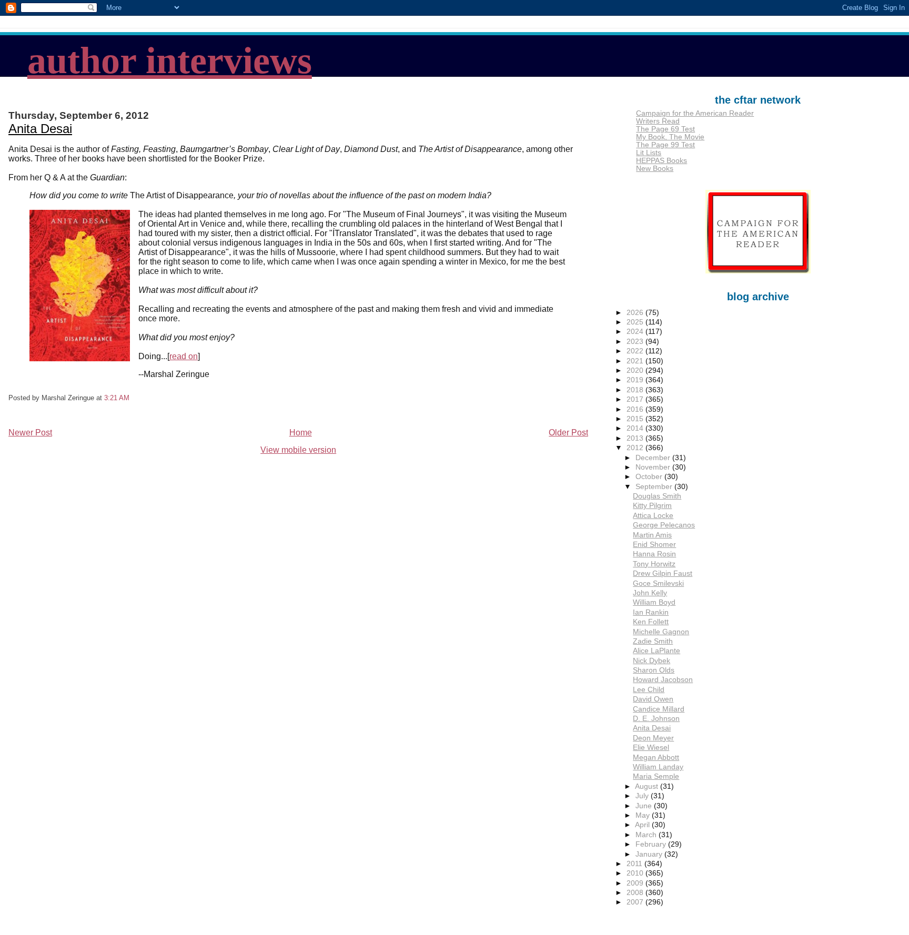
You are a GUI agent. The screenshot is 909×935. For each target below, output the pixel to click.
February (651, 844)
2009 (636, 883)
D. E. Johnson (656, 719)
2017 (636, 399)
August (647, 786)
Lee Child (648, 690)
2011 (635, 864)
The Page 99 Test (665, 145)
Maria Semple (656, 776)
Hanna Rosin (654, 554)
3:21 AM (116, 398)
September (654, 487)
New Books (654, 168)
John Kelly (650, 593)
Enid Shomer (654, 544)
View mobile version (298, 449)
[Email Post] (133, 398)
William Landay (658, 767)
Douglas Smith (657, 496)
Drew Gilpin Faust (662, 573)
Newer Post (30, 432)
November (653, 467)
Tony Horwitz (654, 564)
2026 (636, 313)
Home (300, 432)
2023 (636, 341)
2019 (636, 380)
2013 (636, 438)
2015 (636, 419)
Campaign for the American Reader (695, 113)
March (647, 835)
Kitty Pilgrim (652, 506)
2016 (636, 409)
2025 (636, 322)
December (653, 458)
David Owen (653, 699)
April (643, 825)
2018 (636, 390)
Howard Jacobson (663, 680)
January (649, 854)
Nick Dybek (651, 661)
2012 (636, 448)
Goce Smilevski (658, 583)
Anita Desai (40, 128)
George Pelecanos (664, 525)
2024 (636, 332)
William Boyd (654, 602)
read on (183, 356)
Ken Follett (651, 622)
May (643, 815)
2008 (636, 893)
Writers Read (658, 121)
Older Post (568, 432)
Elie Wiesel (651, 747)
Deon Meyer (653, 738)
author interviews (169, 60)
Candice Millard (658, 709)
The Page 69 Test (665, 129)
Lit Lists (648, 153)
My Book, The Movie (670, 137)
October (649, 477)
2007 (636, 902)
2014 (636, 428)
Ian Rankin (651, 612)
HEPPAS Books (661, 161)
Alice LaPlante (656, 651)
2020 (636, 370)
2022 (636, 351)
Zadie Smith (653, 641)
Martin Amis (652, 535)
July (643, 796)
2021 (636, 361)
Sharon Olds (653, 670)
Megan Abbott (656, 757)
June (644, 806)
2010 (636, 873)
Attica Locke (653, 516)
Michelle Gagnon (661, 632)
